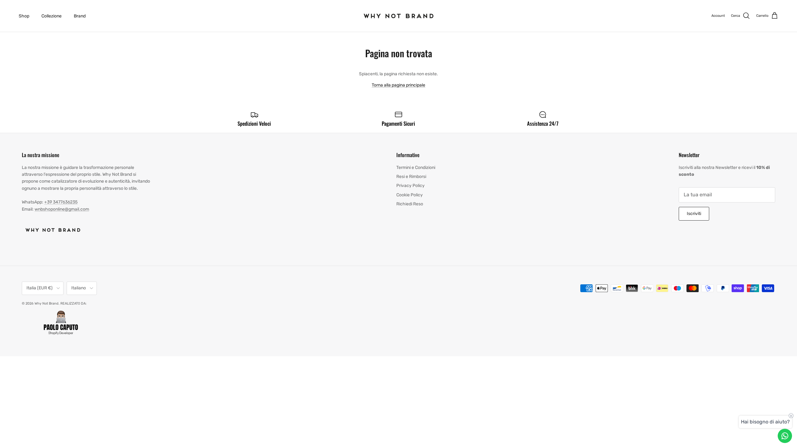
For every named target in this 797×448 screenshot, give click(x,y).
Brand (80, 16)
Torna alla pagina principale (398, 85)
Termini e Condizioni (415, 167)
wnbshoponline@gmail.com (62, 209)
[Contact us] (785, 436)
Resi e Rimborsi (411, 176)
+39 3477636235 (61, 202)
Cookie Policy (409, 195)
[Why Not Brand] (398, 16)
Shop (24, 16)
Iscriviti (694, 213)
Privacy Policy (410, 185)
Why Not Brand (47, 303)
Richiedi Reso (409, 204)
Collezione (51, 16)
